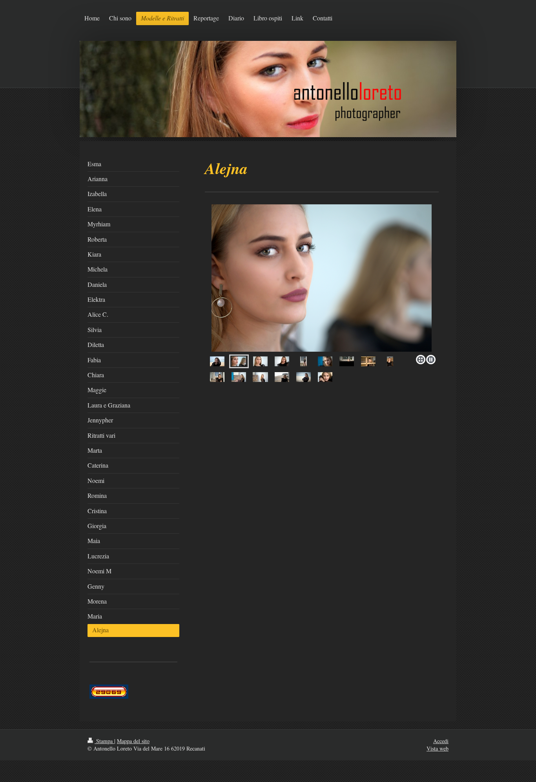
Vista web (437, 748)
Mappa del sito (133, 741)
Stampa (104, 741)
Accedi (440, 741)
